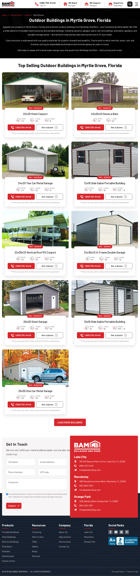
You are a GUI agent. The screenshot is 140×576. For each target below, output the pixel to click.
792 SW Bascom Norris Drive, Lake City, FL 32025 (102, 461)
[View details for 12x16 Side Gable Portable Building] (104, 160)
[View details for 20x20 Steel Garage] (35, 299)
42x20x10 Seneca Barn (105, 114)
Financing (36, 532)
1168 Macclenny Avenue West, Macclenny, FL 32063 (102, 481)
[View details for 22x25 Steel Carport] (35, 91)
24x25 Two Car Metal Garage (35, 183)
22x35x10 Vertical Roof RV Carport (35, 252)
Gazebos (6, 551)
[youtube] (116, 532)
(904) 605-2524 (86, 485)
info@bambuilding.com (90, 470)
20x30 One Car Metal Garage (35, 391)
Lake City (88, 532)
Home (4, 15)
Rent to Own (38, 537)
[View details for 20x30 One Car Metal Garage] (35, 368)
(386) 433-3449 (86, 465)
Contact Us (64, 546)
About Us (63, 532)
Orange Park (89, 541)
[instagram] (121, 532)
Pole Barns (7, 546)
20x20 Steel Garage (35, 321)
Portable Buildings (10, 532)
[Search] (129, 4)
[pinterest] (127, 532)
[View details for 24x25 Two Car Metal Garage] (35, 160)
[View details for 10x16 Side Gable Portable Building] (104, 299)
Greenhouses (8, 556)
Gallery (35, 546)
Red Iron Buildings (10, 541)
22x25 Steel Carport (35, 114)
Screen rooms (8, 561)
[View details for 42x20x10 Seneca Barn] (104, 91)
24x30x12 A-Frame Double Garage (104, 252)
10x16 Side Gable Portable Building (104, 321)
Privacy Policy (118, 571)
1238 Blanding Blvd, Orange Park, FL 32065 (98, 501)
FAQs (34, 541)
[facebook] (110, 532)
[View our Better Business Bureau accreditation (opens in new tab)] (123, 538)
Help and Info (65, 537)
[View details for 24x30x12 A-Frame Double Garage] (104, 229)
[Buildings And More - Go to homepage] (8, 4)
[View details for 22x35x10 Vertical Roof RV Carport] (35, 229)
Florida (27, 15)
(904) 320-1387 (86, 505)
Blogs (34, 551)
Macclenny (89, 537)
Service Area (15, 15)
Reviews (36, 556)
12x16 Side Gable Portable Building (104, 183)
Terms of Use (132, 571)
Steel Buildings (9, 537)
